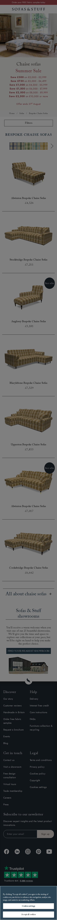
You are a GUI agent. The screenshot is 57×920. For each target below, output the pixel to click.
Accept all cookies (28, 914)
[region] (28, 903)
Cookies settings (28, 906)
